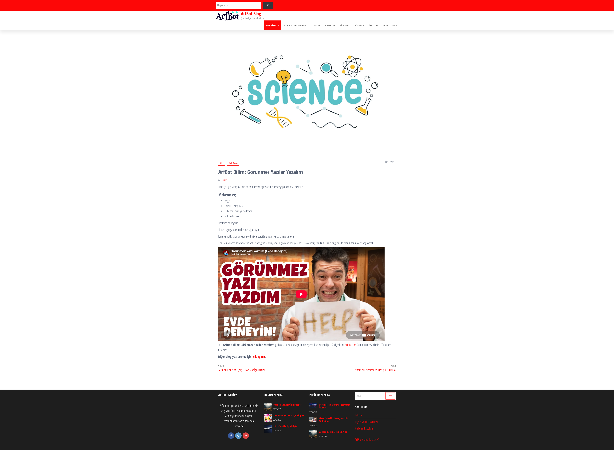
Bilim (222, 163)
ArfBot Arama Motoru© (367, 439)
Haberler (330, 25)
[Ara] (268, 5)
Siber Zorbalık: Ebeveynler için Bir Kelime (333, 420)
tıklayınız (259, 356)
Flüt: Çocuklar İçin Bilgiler (285, 426)
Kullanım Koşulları (364, 428)
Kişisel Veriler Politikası (366, 422)
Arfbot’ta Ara (390, 25)
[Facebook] (231, 435)
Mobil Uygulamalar (295, 25)
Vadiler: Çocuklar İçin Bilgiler (287, 404)
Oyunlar (315, 25)
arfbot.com (350, 345)
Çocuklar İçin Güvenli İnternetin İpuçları (334, 406)
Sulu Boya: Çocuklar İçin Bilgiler (288, 415)
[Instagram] (238, 435)
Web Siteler (272, 25)
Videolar (345, 25)
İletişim (373, 25)
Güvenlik (359, 25)
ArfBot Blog (251, 14)
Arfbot (224, 180)
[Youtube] (246, 435)
